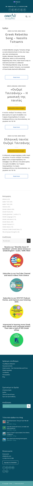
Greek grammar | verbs (10, 214)
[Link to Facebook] (10, 9)
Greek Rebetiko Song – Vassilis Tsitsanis (16, 38)
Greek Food (6, 212)
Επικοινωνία (5, 454)
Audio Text (5, 202)
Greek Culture (12, 31)
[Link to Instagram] (24, 9)
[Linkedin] (7, 471)
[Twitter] (10, 467)
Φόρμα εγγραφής (7, 370)
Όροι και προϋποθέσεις (8, 396)
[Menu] (30, 16)
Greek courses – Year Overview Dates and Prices (15, 368)
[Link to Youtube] (12, 9)
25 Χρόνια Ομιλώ (6, 390)
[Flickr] (3, 471)
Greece (4, 207)
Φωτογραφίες (6, 374)
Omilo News (6, 227)
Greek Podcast (7, 224)
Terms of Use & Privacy (8, 394)
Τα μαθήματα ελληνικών (8, 364)
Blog (3, 377)
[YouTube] (7, 467)
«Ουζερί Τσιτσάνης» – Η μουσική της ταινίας (16, 94)
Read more (16, 77)
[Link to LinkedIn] (21, 9)
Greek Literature (7, 219)
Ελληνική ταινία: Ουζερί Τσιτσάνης (16, 141)
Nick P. (22, 483)
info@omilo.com (12, 6)
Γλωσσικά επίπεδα (7, 366)
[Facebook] (3, 467)
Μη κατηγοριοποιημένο (9, 232)
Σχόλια (4, 392)
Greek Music (21, 31)
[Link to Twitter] (15, 9)
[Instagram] (13, 467)
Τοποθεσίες (5, 372)
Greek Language (12, 86)
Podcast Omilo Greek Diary (11, 229)
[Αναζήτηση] (25, 16)
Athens (4, 199)
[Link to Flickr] (18, 9)
